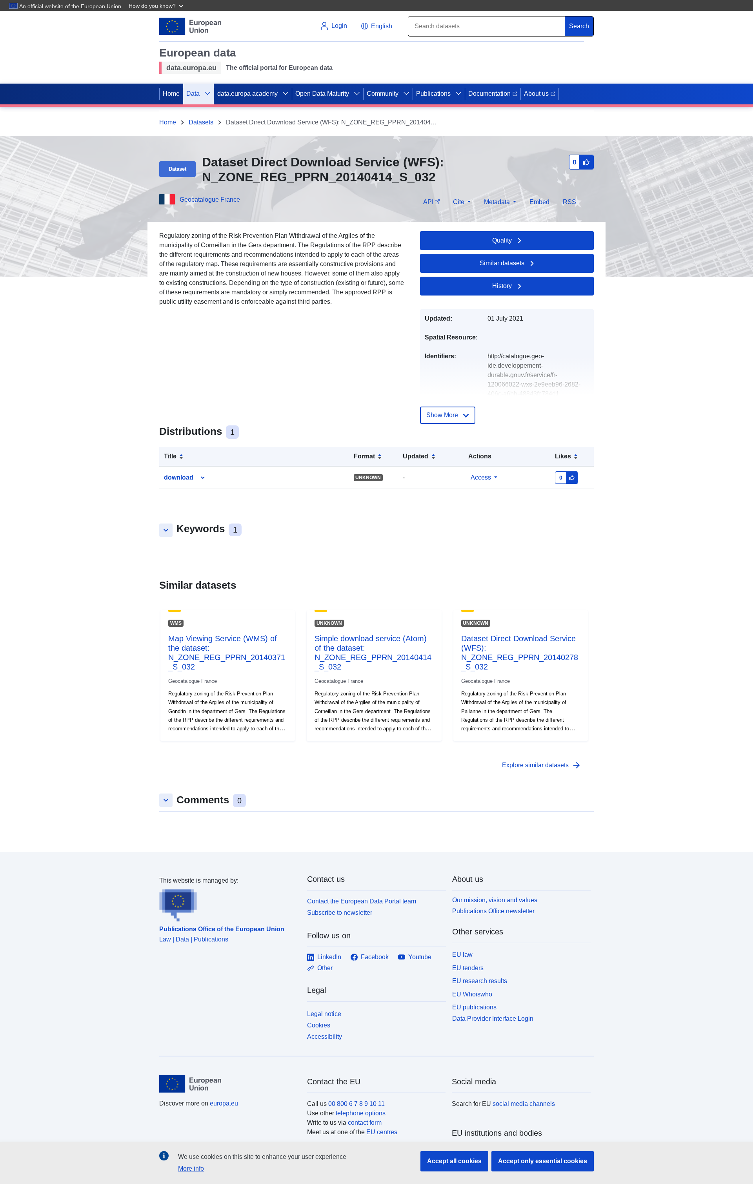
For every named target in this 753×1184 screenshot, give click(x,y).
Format (364, 456)
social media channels (524, 1103)
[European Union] (228, 1084)
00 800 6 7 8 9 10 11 (356, 1103)
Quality (502, 240)
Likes (563, 456)
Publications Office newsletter (493, 911)
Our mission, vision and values (494, 900)
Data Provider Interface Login (492, 1018)
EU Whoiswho (472, 994)
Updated (415, 456)
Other (325, 968)
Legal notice (324, 1014)
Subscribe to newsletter (339, 912)
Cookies (318, 1025)
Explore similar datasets (541, 765)
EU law (462, 954)
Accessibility (324, 1036)
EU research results (479, 981)
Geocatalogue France (210, 199)
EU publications (474, 1007)
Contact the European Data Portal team (361, 901)
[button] (156, 5)
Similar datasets (502, 263)
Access (481, 477)
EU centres (381, 1132)
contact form (365, 1122)
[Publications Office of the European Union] (228, 903)
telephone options (361, 1113)
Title (170, 456)
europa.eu (224, 1103)
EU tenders (468, 968)
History (502, 286)
